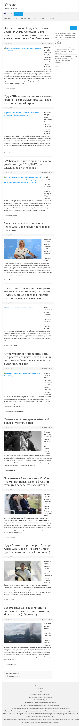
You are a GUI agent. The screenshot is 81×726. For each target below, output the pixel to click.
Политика (28, 14)
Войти (57, 67)
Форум (51, 18)
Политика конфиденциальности (40, 694)
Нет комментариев (46, 43)
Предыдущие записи (12, 676)
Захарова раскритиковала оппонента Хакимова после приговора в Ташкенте (27, 227)
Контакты (41, 688)
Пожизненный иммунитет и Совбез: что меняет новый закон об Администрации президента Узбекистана (27, 481)
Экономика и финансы (43, 14)
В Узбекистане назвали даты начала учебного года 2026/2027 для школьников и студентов (27, 164)
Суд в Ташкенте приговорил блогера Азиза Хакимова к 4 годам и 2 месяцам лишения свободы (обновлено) (27, 549)
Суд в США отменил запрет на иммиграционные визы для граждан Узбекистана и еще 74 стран (28, 100)
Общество (58, 14)
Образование (70, 14)
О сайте (40, 691)
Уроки (42, 18)
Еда (35, 18)
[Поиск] (73, 28)
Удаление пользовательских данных (41, 697)
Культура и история (10, 18)
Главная (18, 14)
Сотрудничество (40, 686)
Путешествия (25, 18)
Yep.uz (10, 5)
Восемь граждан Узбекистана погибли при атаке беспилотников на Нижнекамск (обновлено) (26, 611)
